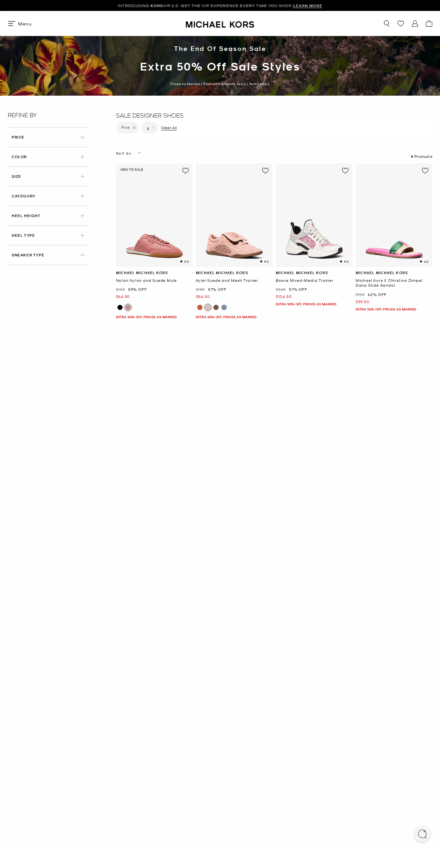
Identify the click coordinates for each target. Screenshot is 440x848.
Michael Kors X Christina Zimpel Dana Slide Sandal (389, 283)
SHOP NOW (302, 5)
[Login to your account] (415, 23)
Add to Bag (154, 262)
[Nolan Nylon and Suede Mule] (154, 215)
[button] (422, 834)
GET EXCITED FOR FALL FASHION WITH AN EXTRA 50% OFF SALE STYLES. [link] (220, 5)
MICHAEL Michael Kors (142, 272)
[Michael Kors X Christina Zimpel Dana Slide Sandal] (394, 215)
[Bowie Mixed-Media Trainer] (314, 215)
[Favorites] (400, 23)
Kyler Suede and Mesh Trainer (227, 280)
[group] (220, 6)
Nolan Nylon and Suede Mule (146, 280)
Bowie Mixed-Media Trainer (304, 280)
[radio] (120, 307)
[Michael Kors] (220, 23)
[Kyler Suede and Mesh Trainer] (234, 215)
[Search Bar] (386, 23)
